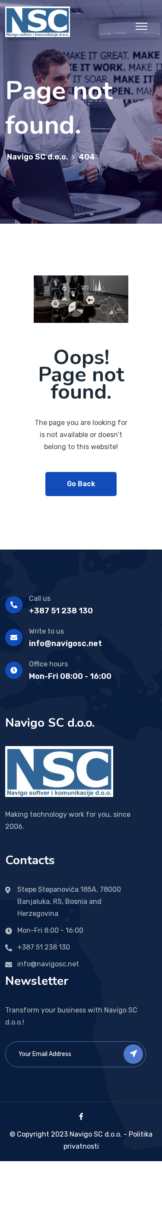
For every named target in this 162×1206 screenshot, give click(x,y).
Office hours (48, 664)
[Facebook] (81, 1116)
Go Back (81, 484)
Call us (40, 598)
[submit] (133, 1054)
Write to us (46, 631)
